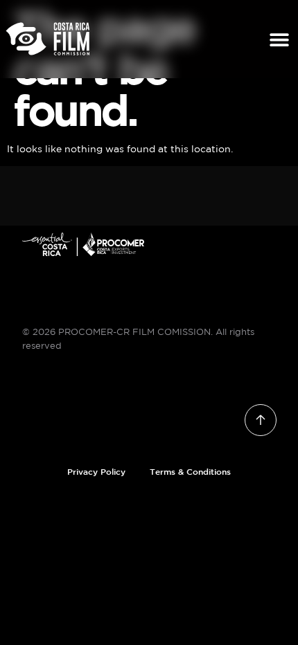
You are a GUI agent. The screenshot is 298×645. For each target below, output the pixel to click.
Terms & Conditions (190, 471)
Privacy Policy (96, 471)
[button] (279, 39)
